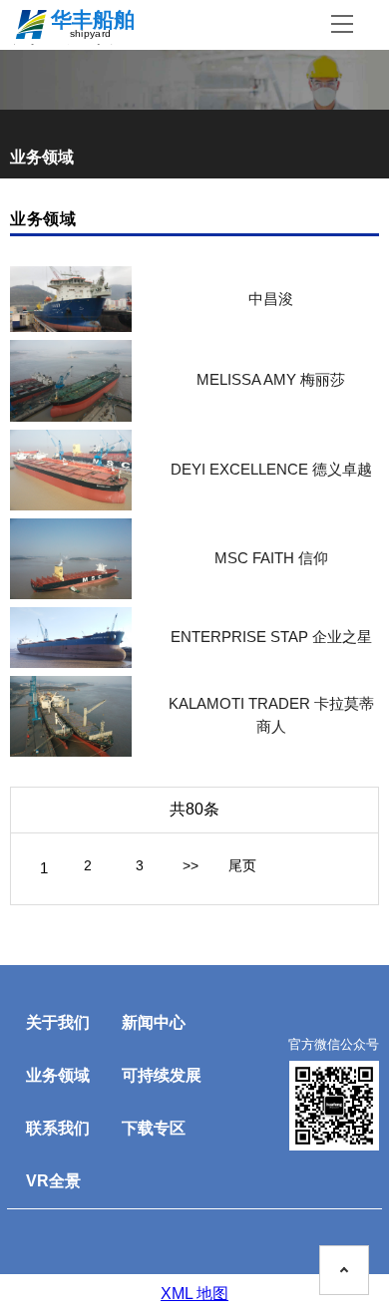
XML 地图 (194, 1293)
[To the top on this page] (344, 1270)
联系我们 (58, 1128)
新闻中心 (154, 1022)
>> (190, 865)
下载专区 (154, 1128)
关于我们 (58, 1022)
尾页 (242, 865)
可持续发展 (161, 1075)
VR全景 (53, 1180)
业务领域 (58, 1075)
